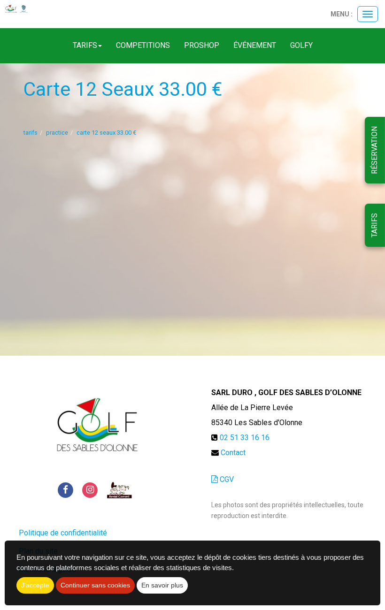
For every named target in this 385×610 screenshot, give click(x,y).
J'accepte (35, 585)
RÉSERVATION (374, 150)
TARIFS (374, 225)
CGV (226, 479)
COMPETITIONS (143, 45)
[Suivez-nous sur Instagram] (90, 489)
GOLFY (301, 45)
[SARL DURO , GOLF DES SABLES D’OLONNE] (16, 9)
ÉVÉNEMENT (254, 45)
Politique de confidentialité (63, 532)
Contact (233, 452)
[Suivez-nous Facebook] (65, 489)
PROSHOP (201, 45)
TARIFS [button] (85, 45)
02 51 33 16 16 (245, 437)
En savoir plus (162, 585)
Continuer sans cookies (95, 585)
